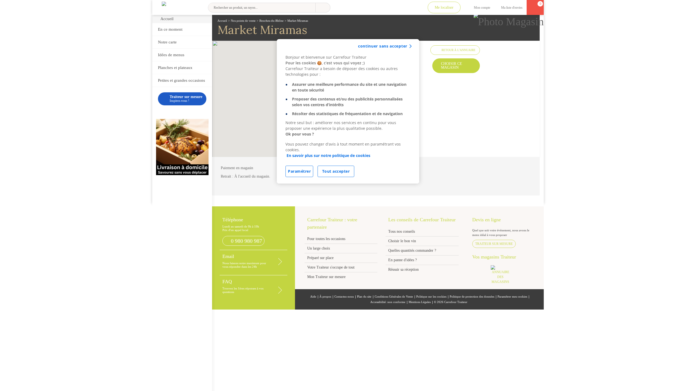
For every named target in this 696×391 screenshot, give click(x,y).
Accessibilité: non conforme (387, 302)
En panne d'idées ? (402, 260)
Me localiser (444, 7)
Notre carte (167, 42)
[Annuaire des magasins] (503, 276)
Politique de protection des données (472, 296)
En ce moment (170, 29)
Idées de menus (171, 55)
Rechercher (322, 7)
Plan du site (364, 296)
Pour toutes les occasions (326, 239)
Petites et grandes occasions (181, 80)
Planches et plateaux (175, 67)
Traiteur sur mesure (494, 244)
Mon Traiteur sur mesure (326, 277)
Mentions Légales (420, 302)
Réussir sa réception (403, 269)
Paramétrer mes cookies (512, 296)
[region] (348, 111)
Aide (313, 296)
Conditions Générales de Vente (394, 296)
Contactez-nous (344, 296)
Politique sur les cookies (431, 296)
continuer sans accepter (382, 46)
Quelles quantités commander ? (412, 250)
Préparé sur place (320, 258)
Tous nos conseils (402, 231)
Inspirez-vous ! (186, 99)
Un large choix (318, 248)
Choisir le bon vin (402, 241)
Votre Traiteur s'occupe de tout (331, 267)
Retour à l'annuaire (459, 50)
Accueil (166, 19)
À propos (325, 296)
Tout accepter (336, 171)
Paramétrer (299, 171)
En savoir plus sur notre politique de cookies (328, 155)
